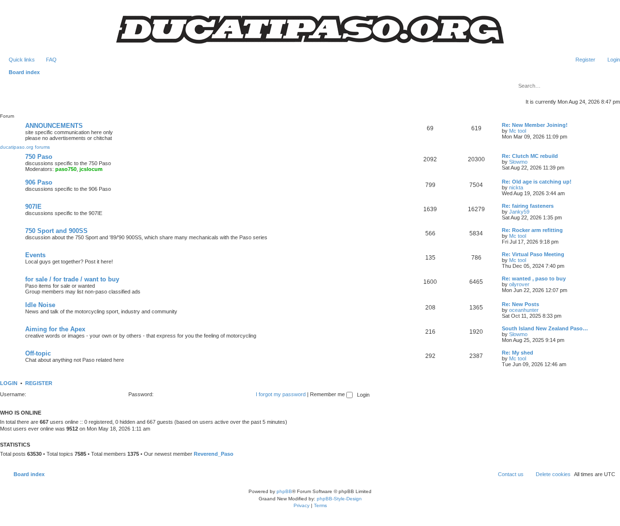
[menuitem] (47, 59)
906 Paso (38, 182)
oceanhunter (524, 310)
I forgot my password (281, 394)
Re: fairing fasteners (528, 206)
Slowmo (518, 162)
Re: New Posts (520, 304)
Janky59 (519, 212)
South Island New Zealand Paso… (545, 328)
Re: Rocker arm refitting (532, 230)
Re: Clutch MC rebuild (530, 156)
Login (8, 383)
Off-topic (38, 353)
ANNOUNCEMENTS (54, 125)
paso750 (66, 169)
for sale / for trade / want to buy (72, 279)
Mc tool (517, 131)
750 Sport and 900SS (56, 230)
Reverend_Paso (213, 454)
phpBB (284, 491)
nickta (516, 187)
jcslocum (91, 169)
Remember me (328, 394)
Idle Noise (40, 305)
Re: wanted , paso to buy (534, 278)
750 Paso (38, 156)
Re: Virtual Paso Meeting (533, 254)
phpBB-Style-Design (339, 498)
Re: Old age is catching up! (537, 182)
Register (38, 383)
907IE (33, 206)
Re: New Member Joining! (535, 125)
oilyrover (519, 284)
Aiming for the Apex (55, 329)
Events (35, 255)
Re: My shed (517, 353)
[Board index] (310, 29)
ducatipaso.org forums (25, 147)
